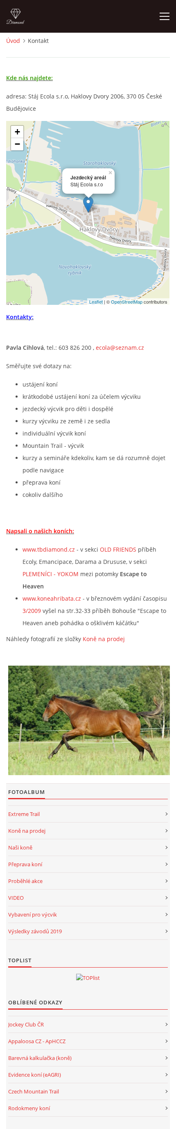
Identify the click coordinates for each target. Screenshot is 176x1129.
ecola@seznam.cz (120, 347)
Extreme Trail (24, 814)
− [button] (17, 144)
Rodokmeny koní (29, 1108)
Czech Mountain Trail (33, 1091)
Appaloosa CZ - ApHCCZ (36, 1041)
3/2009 (32, 611)
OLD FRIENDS (118, 549)
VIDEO (16, 897)
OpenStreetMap (126, 301)
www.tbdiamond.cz (49, 549)
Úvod (13, 41)
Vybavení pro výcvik (32, 914)
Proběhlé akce (25, 881)
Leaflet (96, 301)
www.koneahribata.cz (52, 598)
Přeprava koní (25, 864)
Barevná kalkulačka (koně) (40, 1058)
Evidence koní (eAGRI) (34, 1074)
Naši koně (20, 847)
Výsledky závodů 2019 (35, 931)
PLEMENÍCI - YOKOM (51, 574)
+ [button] (17, 132)
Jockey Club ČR (26, 1024)
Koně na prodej (104, 639)
